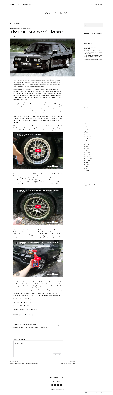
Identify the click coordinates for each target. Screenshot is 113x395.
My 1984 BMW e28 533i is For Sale (92, 50)
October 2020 (87, 140)
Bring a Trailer (44, 325)
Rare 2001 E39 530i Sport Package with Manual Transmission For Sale (93, 60)
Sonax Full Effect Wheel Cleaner (23, 306)
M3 (29, 327)
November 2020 (88, 138)
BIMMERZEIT (15, 4)
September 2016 (88, 158)
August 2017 (87, 152)
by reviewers (32, 238)
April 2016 (86, 168)
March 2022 (87, 126)
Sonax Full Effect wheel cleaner (37, 174)
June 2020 (86, 148)
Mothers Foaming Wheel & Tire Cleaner (25, 309)
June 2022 (86, 120)
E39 (85, 90)
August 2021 (87, 131)
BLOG (11, 23)
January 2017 (87, 154)
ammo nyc (23, 325)
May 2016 (86, 166)
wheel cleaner (50, 80)
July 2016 (86, 162)
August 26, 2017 (19, 28)
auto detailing (29, 325)
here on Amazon (24, 236)
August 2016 (87, 160)
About (91, 4)
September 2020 (88, 142)
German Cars (25, 327)
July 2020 (86, 146)
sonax (37, 327)
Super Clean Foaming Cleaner (22, 302)
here (59, 295)
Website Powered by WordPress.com (56, 389)
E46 (85, 92)
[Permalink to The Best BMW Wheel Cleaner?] (42, 76)
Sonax (48, 111)
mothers (34, 327)
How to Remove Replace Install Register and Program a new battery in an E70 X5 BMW (93, 56)
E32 (85, 84)
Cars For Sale (98, 4)
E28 (85, 78)
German (86, 103)
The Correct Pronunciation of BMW (68, 362)
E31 (85, 82)
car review (54, 325)
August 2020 (87, 144)
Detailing (17, 23)
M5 (31, 327)
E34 (85, 86)
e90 (85, 99)
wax (46, 327)
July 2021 (86, 132)
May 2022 (86, 122)
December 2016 (87, 156)
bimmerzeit (35, 325)
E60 (85, 95)
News (85, 105)
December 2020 (87, 136)
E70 (85, 97)
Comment (57, 354)
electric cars (87, 101)
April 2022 (86, 124)
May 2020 (86, 150)
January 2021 (87, 134)
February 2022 (87, 129)
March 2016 (86, 170)
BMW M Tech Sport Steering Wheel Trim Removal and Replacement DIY (24, 362)
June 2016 (86, 164)
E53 (85, 93)
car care (49, 325)
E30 (85, 80)
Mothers (43, 113)
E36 (85, 88)
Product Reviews (88, 107)
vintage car (41, 327)
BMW (40, 325)
